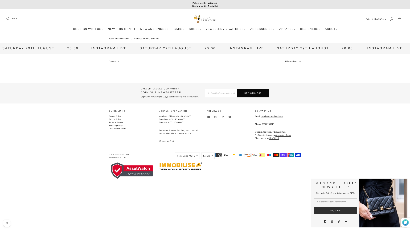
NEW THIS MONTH (121, 29)
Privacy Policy (115, 116)
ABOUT (330, 29)
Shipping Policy (116, 125)
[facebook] (208, 116)
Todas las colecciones (119, 38)
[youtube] (229, 116)
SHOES (194, 29)
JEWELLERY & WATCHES (225, 29)
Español (207, 156)
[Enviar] (9, 18)
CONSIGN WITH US (87, 29)
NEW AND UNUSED (154, 29)
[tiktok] (222, 116)
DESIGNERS (309, 29)
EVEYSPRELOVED (122, 154)
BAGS (178, 29)
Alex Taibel (274, 138)
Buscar (15, 18)
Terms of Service (116, 122)
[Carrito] (400, 19)
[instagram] (215, 116)
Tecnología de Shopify (117, 157)
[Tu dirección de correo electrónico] (221, 93)
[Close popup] (403, 182)
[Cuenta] (392, 19)
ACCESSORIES (261, 29)
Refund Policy (115, 119)
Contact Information (117, 128)
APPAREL (286, 29)
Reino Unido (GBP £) (375, 19)
